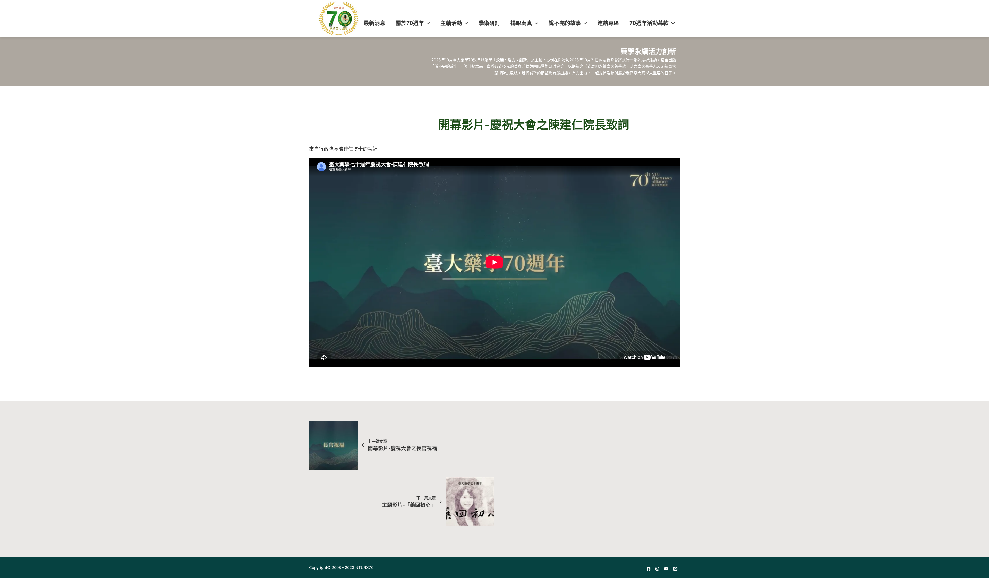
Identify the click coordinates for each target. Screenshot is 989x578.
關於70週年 (410, 23)
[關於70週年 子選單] (428, 23)
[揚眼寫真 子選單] (536, 23)
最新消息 (374, 23)
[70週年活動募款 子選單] (673, 23)
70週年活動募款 (649, 23)
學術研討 (489, 23)
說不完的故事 (565, 23)
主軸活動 (451, 23)
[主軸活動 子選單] (466, 23)
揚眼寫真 (521, 23)
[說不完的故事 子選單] (585, 23)
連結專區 (608, 23)
